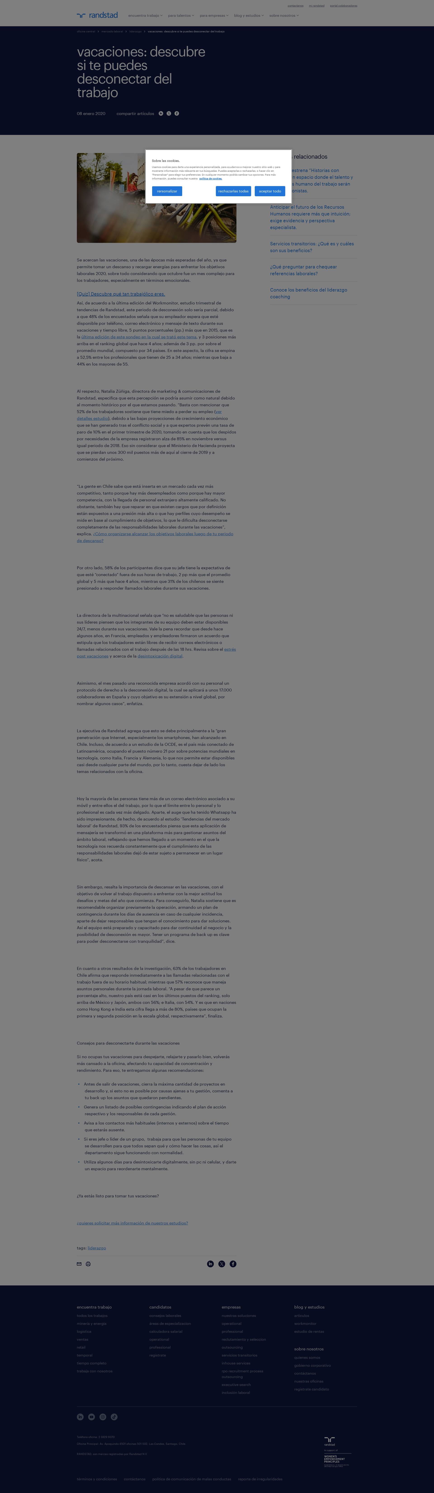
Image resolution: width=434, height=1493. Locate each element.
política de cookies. (210, 178)
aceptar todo (270, 191)
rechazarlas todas (233, 191)
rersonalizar (167, 191)
